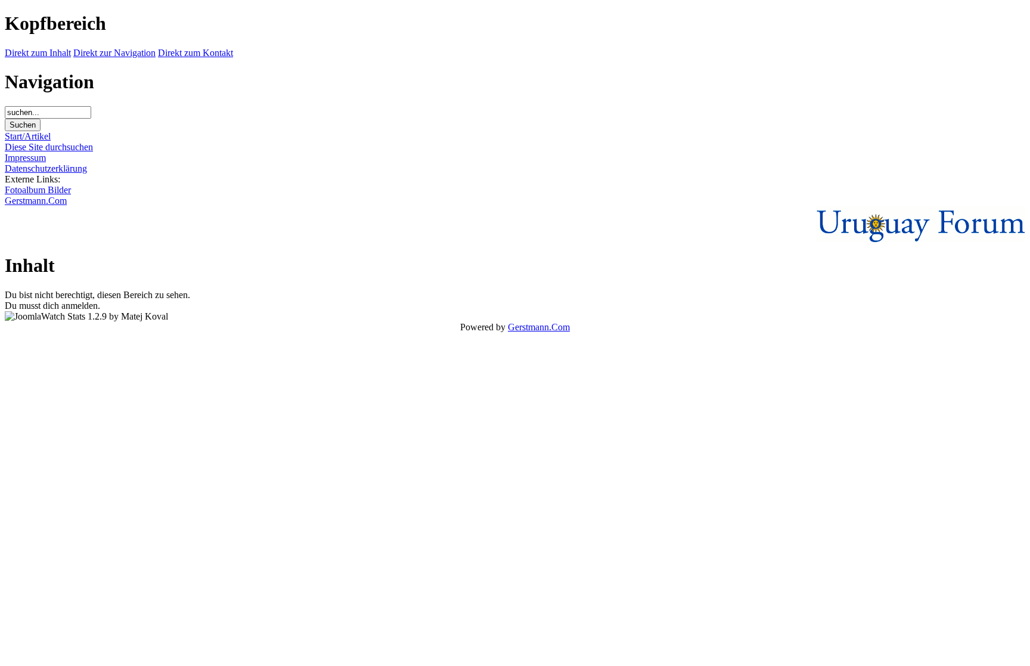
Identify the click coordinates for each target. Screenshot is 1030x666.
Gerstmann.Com (36, 201)
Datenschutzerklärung (46, 168)
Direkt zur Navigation (114, 53)
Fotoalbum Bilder (38, 190)
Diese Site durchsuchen (49, 147)
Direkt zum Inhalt (38, 53)
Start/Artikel (28, 136)
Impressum (25, 158)
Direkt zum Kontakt (195, 53)
